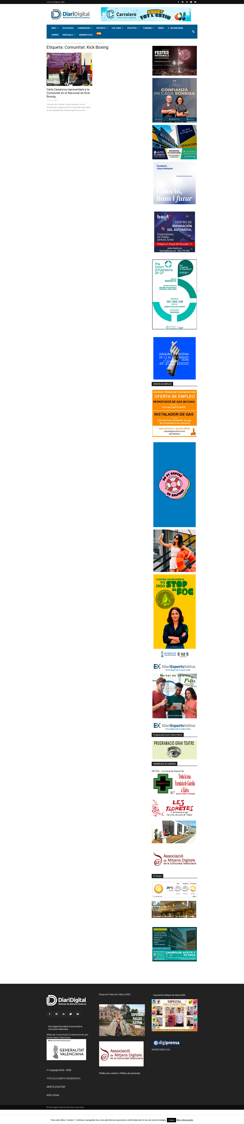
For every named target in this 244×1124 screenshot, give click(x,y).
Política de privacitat (130, 1073)
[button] (193, 31)
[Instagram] (182, 2)
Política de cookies (108, 1073)
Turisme (147, 28)
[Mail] (187, 2)
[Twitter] (191, 2)
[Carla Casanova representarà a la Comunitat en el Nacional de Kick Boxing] (69, 69)
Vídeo (161, 28)
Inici (54, 28)
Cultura (116, 28)
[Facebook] (178, 2)
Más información (185, 1120)
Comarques (84, 28)
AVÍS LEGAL (53, 1095)
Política (132, 28)
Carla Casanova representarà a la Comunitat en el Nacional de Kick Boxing (68, 93)
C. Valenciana (175, 28)
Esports (100, 28)
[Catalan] (100, 35)
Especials (68, 34)
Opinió (55, 34)
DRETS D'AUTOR (56, 1087)
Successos (68, 28)
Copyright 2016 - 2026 (60, 1070)
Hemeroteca (86, 34)
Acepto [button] (171, 1120)
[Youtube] (195, 2)
